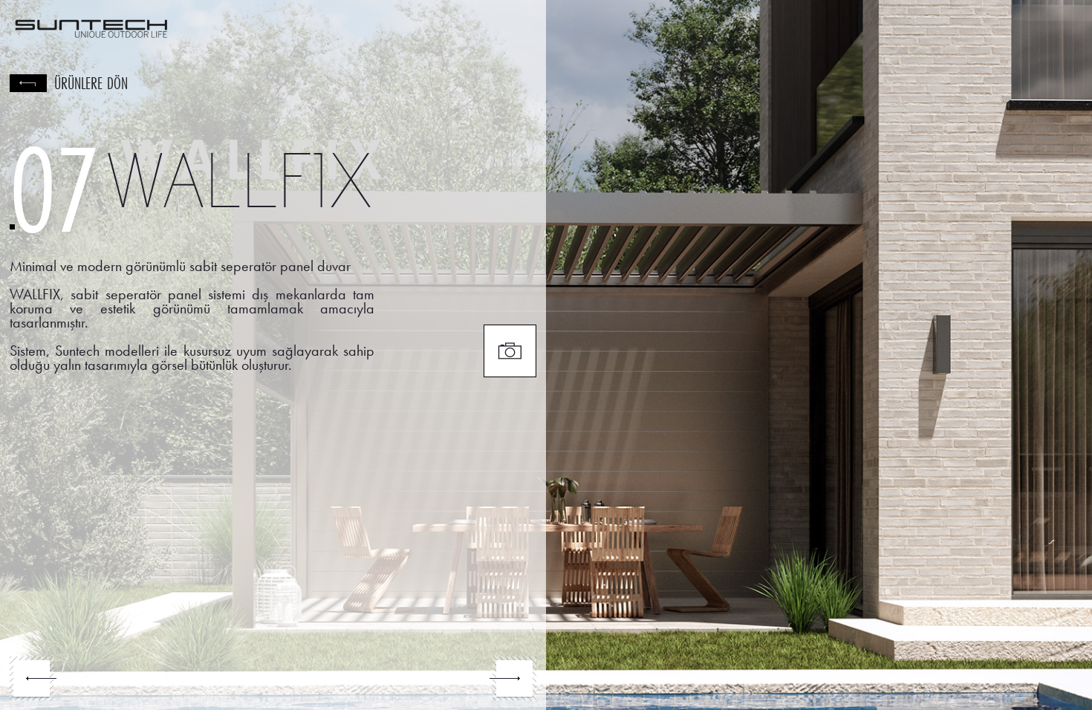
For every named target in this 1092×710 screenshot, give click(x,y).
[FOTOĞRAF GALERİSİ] (510, 351)
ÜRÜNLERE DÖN (91, 83)
